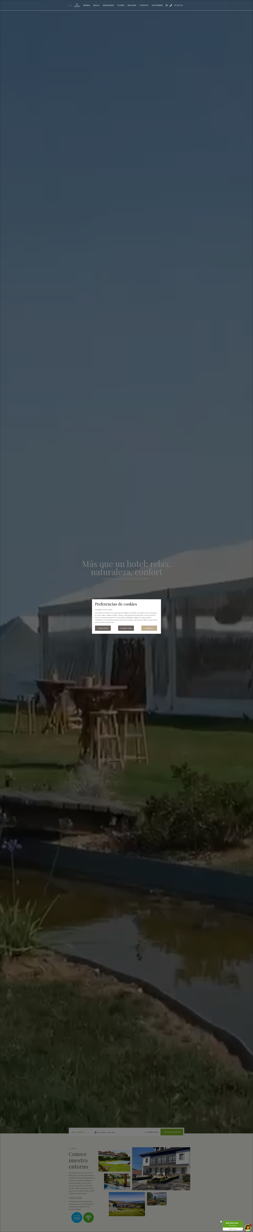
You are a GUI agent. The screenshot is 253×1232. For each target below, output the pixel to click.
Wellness (132, 5)
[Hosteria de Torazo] (70, 5)
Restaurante (108, 5)
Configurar (149, 628)
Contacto (143, 5)
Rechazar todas (126, 628)
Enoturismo (157, 5)
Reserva (86, 5)
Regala (96, 5)
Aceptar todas (103, 628)
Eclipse (121, 5)
